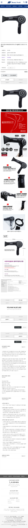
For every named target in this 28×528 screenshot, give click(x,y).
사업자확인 (20, 517)
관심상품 (17, 499)
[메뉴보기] (2, 2)
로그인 (9, 499)
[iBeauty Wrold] (14, 2)
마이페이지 (10, 503)
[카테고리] (26, 2)
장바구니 (9, 501)
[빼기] (14, 68)
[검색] (24, 2)
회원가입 (12, 499)
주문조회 (17, 501)
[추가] (14, 67)
